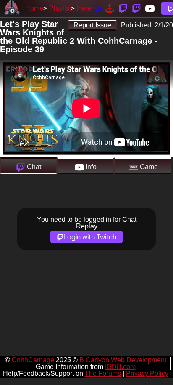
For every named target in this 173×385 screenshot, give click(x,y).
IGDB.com (120, 366)
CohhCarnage (33, 360)
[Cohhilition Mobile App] (96, 8)
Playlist (60, 8)
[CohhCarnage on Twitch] (123, 8)
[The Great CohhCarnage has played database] (109, 8)
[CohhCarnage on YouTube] (150, 8)
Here (84, 8)
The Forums (103, 373)
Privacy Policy (147, 373)
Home (34, 8)
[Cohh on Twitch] (136, 8)
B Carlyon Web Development (122, 360)
